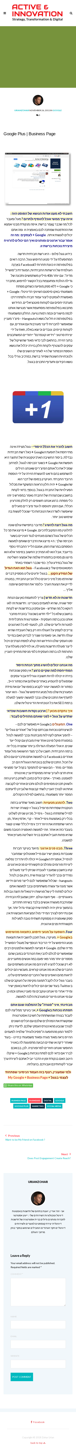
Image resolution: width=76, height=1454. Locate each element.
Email (14, 1336)
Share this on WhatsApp (20, 1085)
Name (14, 1316)
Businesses (34, 1100)
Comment (17, 1274)
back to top (37, 1442)
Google (57, 110)
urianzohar (21, 110)
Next (49, 1156)
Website (15, 1356)
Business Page (18, 1100)
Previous (25, 1137)
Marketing (38, 1106)
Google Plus (21, 1106)
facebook (39, 1422)
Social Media (54, 1106)
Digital (48, 1100)
